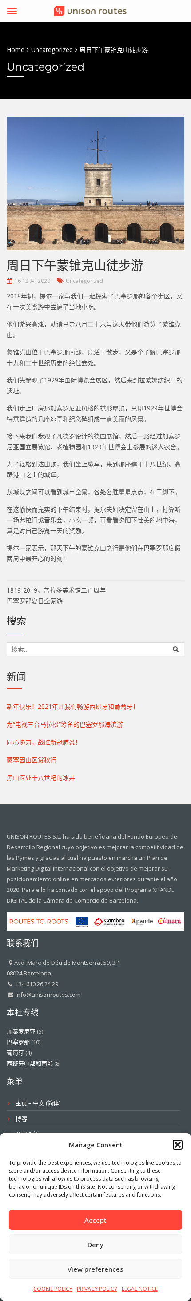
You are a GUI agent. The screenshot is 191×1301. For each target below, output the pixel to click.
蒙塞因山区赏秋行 (31, 760)
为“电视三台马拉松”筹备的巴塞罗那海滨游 (65, 724)
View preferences (95, 1269)
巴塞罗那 (18, 1042)
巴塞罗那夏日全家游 (35, 601)
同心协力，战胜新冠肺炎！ (44, 742)
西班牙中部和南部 (30, 1063)
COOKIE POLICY (52, 1289)
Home (15, 49)
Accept (95, 1220)
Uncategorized (84, 281)
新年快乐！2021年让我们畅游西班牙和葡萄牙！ (73, 706)
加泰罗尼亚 (21, 1031)
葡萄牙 (15, 1053)
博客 (21, 1118)
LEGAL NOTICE (140, 1289)
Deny (95, 1244)
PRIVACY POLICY (97, 1289)
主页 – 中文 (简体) (38, 1103)
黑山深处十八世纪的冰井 (41, 777)
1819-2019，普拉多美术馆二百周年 (56, 590)
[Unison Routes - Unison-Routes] (90, 9)
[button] (177, 1144)
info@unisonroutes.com (47, 995)
